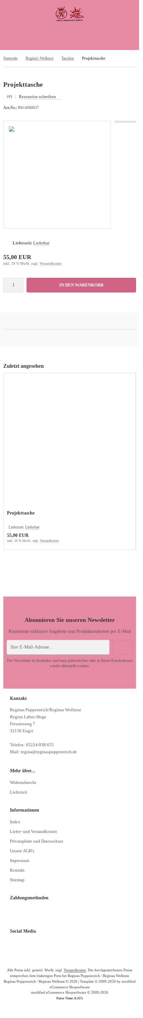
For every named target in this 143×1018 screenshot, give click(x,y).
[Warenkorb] (96, 33)
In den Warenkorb (81, 284)
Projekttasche (21, 513)
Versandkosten (50, 263)
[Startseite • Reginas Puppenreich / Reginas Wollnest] (69, 20)
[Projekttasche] (69, 442)
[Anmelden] (69, 33)
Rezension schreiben (37, 96)
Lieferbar (41, 242)
